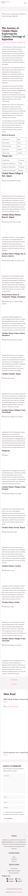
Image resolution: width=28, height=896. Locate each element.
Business (14, 42)
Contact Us (14, 859)
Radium (17, 892)
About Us (14, 861)
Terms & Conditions (14, 873)
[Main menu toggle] (25, 3)
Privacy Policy (14, 868)
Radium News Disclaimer (14, 870)
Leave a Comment (6, 42)
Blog (14, 857)
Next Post (14, 684)
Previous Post (14, 679)
